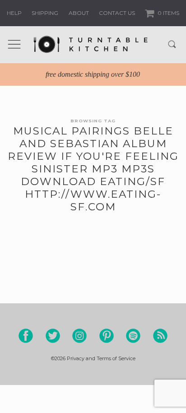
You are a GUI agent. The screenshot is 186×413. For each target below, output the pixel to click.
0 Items (167, 12)
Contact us (117, 12)
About (79, 12)
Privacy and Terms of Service (101, 358)
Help (14, 12)
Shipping (45, 12)
